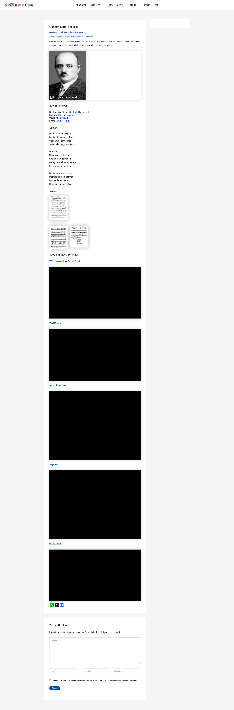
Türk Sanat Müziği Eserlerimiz (71, 32)
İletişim (146, 5)
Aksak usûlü (62, 118)
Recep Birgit (74, 261)
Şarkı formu (63, 120)
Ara (156, 5)
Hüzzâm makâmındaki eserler (81, 37)
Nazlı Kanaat (55, 543)
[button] (103, 5)
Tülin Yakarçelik (57, 261)
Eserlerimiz (96, 5)
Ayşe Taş (53, 464)
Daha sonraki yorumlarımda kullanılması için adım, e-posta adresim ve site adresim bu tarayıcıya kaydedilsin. (96, 680)
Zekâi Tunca (55, 323)
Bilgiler (132, 5)
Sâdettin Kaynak (81, 112)
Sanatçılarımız (115, 5)
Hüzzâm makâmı (66, 115)
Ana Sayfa (81, 5)
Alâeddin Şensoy (57, 385)
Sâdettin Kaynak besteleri (59, 37)
